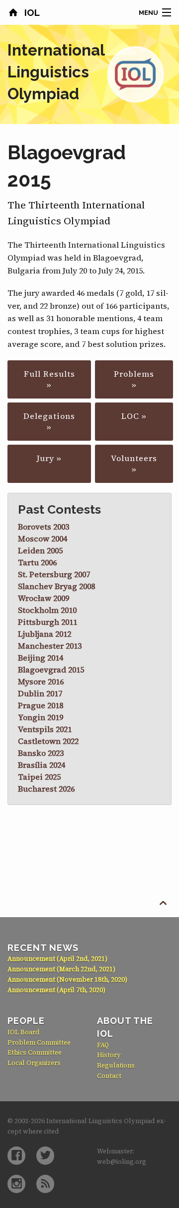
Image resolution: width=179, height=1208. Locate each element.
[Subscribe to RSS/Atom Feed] (45, 1184)
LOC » (134, 415)
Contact (109, 1076)
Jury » (49, 458)
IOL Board (23, 1032)
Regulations (116, 1065)
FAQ (103, 1045)
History (109, 1055)
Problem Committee (39, 1042)
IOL (31, 12)
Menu (148, 12)
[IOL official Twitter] (45, 1155)
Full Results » (49, 379)
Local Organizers (34, 1063)
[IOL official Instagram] (16, 1184)
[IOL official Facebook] (16, 1155)
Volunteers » (134, 463)
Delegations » (49, 421)
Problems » (134, 379)
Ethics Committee (34, 1052)
